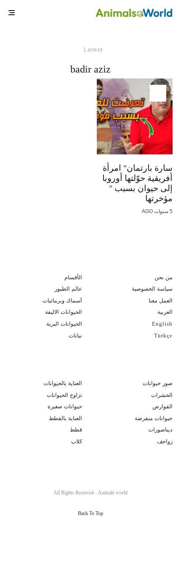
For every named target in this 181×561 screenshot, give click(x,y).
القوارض (162, 406)
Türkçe (163, 335)
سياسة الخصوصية (152, 289)
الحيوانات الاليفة (63, 312)
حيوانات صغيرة (65, 406)
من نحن (163, 277)
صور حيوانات (158, 383)
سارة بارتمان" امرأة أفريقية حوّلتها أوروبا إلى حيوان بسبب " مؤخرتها (137, 183)
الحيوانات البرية (64, 324)
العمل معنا (161, 300)
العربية (165, 312)
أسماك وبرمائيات (62, 300)
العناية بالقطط (65, 418)
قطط (76, 429)
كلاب (76, 441)
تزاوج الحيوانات (64, 395)
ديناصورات (160, 429)
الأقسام (73, 277)
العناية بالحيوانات (62, 383)
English (162, 324)
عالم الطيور (68, 289)
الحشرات (162, 395)
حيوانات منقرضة (154, 418)
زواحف (165, 441)
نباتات (75, 335)
